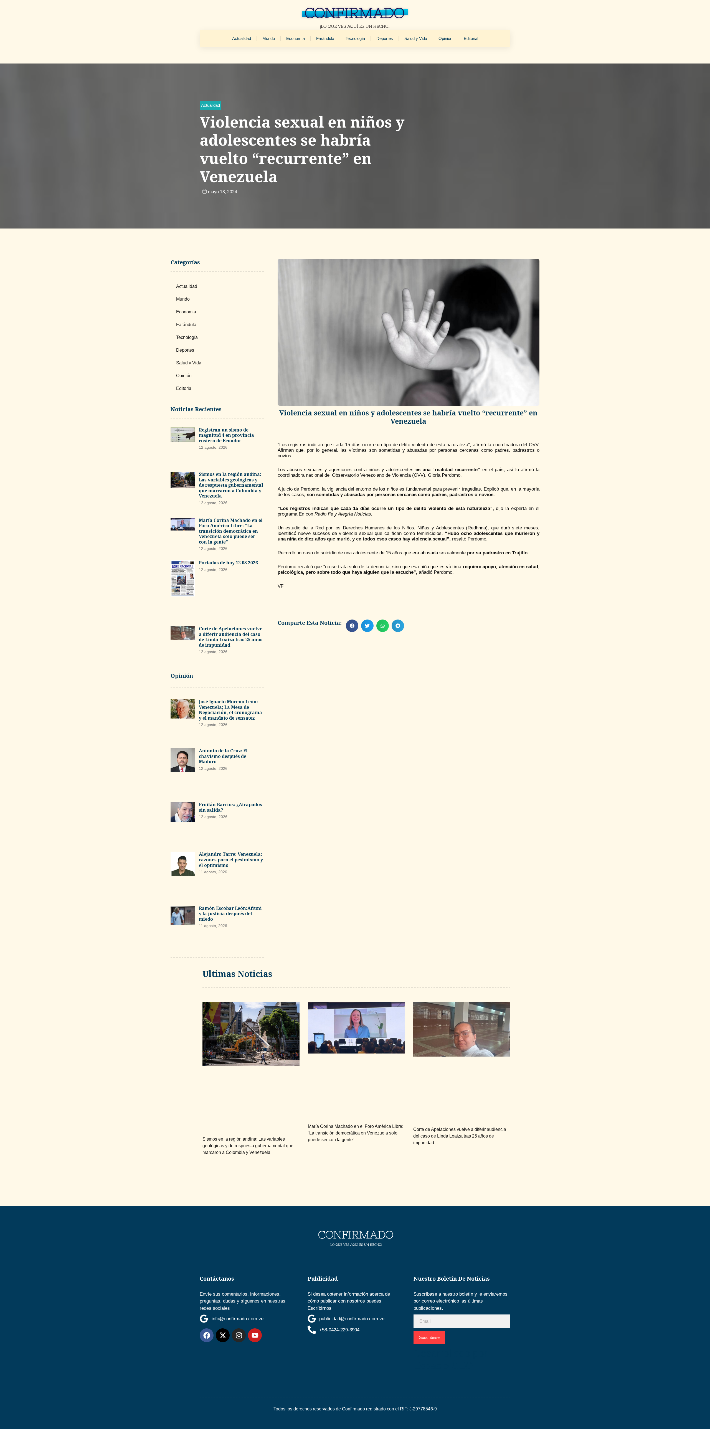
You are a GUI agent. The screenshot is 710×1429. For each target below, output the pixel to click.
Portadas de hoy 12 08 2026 (228, 563)
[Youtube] (255, 1335)
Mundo (268, 38)
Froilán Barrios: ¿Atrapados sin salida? (230, 807)
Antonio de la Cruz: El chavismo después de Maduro (223, 756)
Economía (295, 38)
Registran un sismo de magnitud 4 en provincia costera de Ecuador (226, 435)
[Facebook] (207, 1335)
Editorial (471, 38)
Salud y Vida (415, 38)
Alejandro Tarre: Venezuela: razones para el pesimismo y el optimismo (231, 859)
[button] (210, 105)
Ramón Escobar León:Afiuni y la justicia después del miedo (230, 913)
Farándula (325, 38)
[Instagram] (239, 1335)
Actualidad (241, 38)
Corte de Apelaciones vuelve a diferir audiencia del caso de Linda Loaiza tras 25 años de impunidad (230, 637)
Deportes (384, 38)
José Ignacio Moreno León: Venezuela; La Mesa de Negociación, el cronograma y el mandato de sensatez (230, 710)
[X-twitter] (223, 1335)
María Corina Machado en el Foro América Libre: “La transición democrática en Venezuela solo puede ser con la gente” (231, 531)
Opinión (445, 38)
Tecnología (355, 38)
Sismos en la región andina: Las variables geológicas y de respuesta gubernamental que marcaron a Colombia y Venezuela (231, 485)
